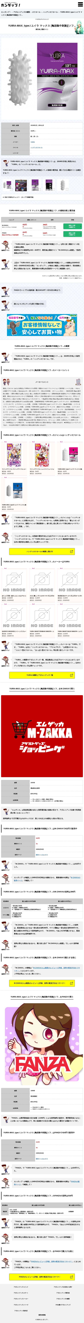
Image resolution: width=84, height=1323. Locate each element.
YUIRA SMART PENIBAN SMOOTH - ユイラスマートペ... (47, 631)
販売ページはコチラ (42, 854)
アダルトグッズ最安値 (63, 1293)
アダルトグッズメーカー (21, 1298)
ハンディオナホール (36, 147)
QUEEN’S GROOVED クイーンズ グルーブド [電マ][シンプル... (20, 631)
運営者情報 (42, 1315)
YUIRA (33, 142)
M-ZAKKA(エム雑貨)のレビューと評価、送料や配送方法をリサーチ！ (40, 983)
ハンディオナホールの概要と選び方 (40, 551)
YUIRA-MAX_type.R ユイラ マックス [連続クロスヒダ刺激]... (20, 505)
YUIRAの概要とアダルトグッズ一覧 (40, 675)
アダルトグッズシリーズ (21, 1304)
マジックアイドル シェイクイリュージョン (42, 469)
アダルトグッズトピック (21, 1287)
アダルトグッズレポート (21, 1293)
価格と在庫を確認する (72, 226)
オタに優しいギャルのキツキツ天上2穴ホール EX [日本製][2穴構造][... (50, 595)
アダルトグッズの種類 (63, 1298)
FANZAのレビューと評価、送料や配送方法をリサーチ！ (52, 1261)
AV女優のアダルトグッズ (63, 1304)
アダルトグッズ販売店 (21, 1310)
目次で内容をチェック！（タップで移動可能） (19, 197)
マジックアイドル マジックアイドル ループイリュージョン (19, 469)
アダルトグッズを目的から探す (63, 1287)
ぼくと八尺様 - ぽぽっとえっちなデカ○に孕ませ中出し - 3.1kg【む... (22, 595)
